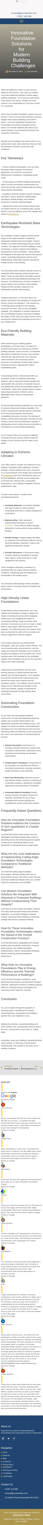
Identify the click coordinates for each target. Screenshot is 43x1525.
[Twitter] (8, 1438)
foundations (13, 214)
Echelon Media (18, 1515)
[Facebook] (3, 1438)
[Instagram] (14, 1438)
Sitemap (27, 1515)
